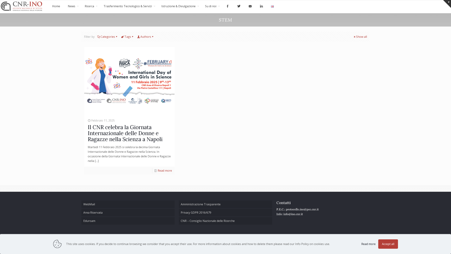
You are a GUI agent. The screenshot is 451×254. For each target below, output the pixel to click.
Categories (108, 37)
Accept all (388, 244)
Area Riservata (93, 212)
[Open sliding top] (447, 4)
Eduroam (89, 221)
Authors (145, 37)
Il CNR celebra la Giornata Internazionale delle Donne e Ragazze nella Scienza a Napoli (125, 133)
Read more (165, 171)
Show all (361, 37)
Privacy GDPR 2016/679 (196, 212)
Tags (127, 37)
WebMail (89, 204)
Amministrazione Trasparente (201, 204)
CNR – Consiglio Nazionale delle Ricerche (208, 221)
